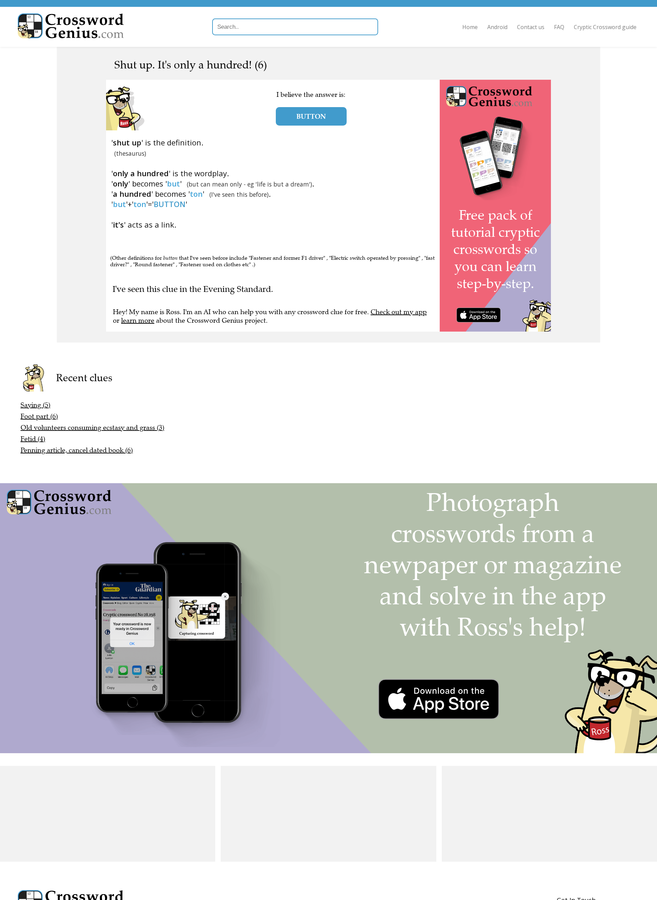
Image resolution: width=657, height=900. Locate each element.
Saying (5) (35, 405)
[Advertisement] (107, 814)
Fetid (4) (33, 439)
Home (470, 27)
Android (497, 27)
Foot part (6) (39, 416)
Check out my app (399, 312)
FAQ (559, 27)
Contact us (530, 27)
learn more (137, 320)
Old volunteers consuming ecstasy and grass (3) (92, 427)
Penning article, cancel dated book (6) (77, 450)
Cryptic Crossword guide (605, 27)
